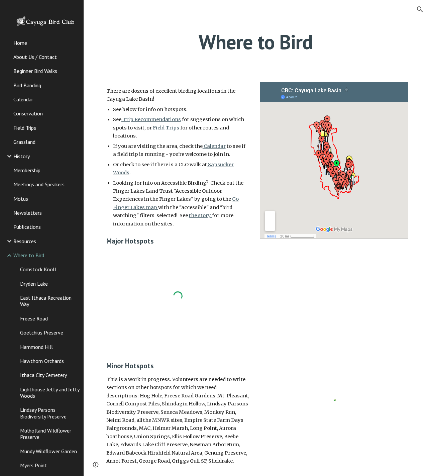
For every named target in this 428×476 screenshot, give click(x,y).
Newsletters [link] (27, 212)
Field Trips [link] (24, 127)
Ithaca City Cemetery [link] (43, 375)
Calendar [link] (23, 99)
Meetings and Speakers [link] (39, 184)
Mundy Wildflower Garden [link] (48, 451)
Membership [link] (26, 170)
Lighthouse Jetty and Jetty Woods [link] (49, 392)
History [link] (21, 156)
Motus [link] (20, 198)
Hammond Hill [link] (36, 347)
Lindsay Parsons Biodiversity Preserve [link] (43, 412)
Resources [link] (24, 241)
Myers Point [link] (33, 465)
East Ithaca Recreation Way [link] (46, 300)
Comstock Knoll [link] (38, 269)
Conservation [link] (28, 113)
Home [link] (20, 42)
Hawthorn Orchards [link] (42, 361)
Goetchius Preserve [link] (41, 332)
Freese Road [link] (34, 318)
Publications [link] (27, 226)
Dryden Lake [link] (34, 283)
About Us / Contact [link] (35, 57)
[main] (255, 42)
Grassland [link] (24, 141)
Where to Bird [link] (28, 255)
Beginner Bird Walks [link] (35, 71)
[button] (420, 9)
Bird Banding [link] (27, 85)
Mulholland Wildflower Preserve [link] (45, 433)
